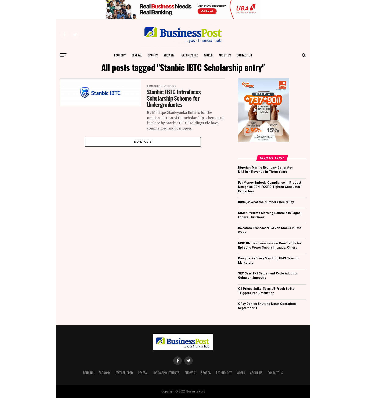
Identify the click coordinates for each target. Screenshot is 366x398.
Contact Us (244, 55)
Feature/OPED (189, 55)
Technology (224, 372)
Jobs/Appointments (166, 372)
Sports (153, 55)
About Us (225, 55)
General (137, 55)
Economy (120, 55)
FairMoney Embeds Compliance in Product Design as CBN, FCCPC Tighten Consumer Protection (269, 187)
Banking (88, 372)
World (208, 55)
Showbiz (169, 55)
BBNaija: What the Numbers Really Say (266, 202)
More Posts (143, 141)
